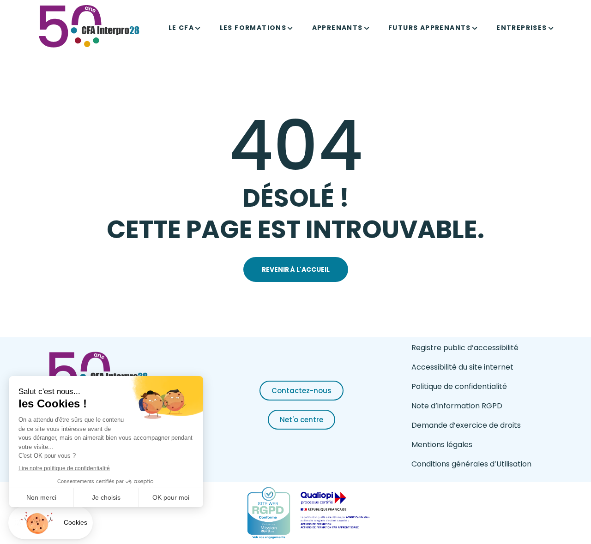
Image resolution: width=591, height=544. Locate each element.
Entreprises (521, 27)
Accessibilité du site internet (462, 367)
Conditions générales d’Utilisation (471, 464)
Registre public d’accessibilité (465, 347)
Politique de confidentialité (459, 386)
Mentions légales (441, 444)
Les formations (253, 27)
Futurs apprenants (429, 27)
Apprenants (337, 27)
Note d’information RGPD (456, 406)
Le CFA (181, 27)
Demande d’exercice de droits (466, 425)
